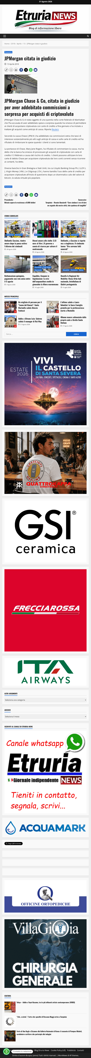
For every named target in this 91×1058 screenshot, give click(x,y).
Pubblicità (71, 1050)
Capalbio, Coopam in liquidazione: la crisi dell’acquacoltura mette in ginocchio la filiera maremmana (45, 280)
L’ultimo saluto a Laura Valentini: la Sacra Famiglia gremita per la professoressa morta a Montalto (53, 307)
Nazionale (38, 270)
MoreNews (62, 1055)
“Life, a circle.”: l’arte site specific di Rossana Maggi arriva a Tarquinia (42, 1016)
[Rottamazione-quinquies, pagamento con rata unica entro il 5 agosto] (17, 264)
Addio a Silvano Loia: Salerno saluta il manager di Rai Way (10, 321)
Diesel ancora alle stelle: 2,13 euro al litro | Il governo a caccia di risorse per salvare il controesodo (45, 245)
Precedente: (19, 201)
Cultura (7, 995)
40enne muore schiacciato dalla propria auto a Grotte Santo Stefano (53, 321)
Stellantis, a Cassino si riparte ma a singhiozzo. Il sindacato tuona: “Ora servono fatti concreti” (73, 245)
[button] (4, 36)
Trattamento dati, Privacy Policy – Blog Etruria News (27, 1050)
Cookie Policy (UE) (58, 1050)
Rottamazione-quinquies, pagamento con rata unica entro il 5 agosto (17, 278)
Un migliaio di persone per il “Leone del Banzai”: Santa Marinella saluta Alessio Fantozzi (10, 307)
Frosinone (10, 235)
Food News (47, 267)
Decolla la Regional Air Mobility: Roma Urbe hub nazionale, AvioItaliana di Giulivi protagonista (71, 280)
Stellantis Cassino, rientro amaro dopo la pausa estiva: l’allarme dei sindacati (15, 243)
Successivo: (66, 202)
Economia (8, 52)
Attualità (66, 270)
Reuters (55, 129)
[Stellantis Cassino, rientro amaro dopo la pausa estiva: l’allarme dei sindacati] (17, 229)
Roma (81, 270)
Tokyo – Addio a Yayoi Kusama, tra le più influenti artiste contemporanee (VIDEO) (46, 1002)
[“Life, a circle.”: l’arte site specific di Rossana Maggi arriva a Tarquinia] (10, 1021)
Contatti (80, 1050)
